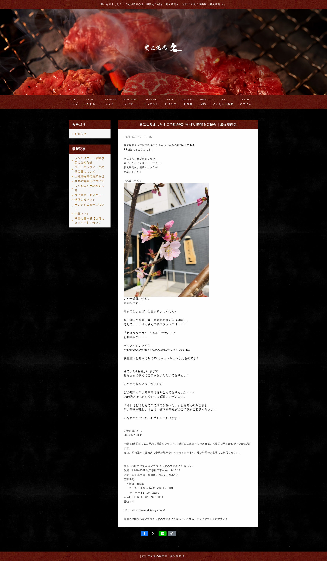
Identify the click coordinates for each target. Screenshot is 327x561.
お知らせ (80, 133)
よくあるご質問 (223, 102)
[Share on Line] (163, 533)
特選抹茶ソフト (85, 199)
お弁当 (188, 102)
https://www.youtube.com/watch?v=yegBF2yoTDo (157, 349)
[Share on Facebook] (144, 533)
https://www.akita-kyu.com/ (148, 510)
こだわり (90, 102)
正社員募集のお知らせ (89, 176)
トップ (73, 102)
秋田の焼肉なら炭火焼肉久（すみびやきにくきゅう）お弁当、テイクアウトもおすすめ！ (176, 519)
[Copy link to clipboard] (172, 533)
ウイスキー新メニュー (89, 195)
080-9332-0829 (133, 435)
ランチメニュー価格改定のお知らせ (89, 160)
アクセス (245, 102)
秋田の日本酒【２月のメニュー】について (89, 220)
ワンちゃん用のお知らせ (89, 188)
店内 (203, 102)
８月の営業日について (89, 181)
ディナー (130, 102)
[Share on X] (153, 533)
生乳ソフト (82, 213)
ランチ (109, 102)
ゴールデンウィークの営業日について (89, 169)
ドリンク (170, 102)
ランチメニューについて (89, 207)
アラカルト (151, 102)
